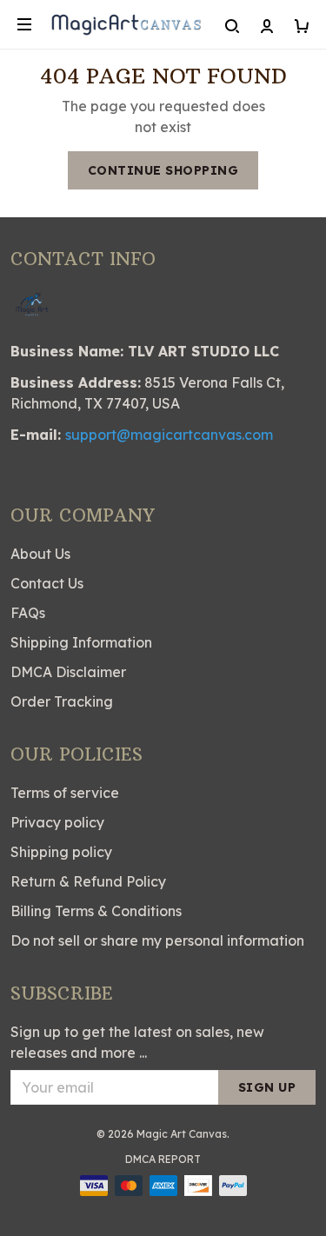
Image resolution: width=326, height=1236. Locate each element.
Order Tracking (61, 701)
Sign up (267, 1087)
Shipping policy (61, 852)
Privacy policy (57, 822)
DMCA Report (163, 1159)
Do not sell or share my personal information (157, 940)
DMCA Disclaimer (68, 672)
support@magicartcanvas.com (169, 434)
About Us (40, 553)
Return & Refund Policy (88, 881)
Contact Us (46, 583)
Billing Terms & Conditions (96, 911)
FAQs (27, 612)
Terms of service (64, 792)
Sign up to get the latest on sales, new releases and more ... (137, 1042)
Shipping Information (81, 642)
